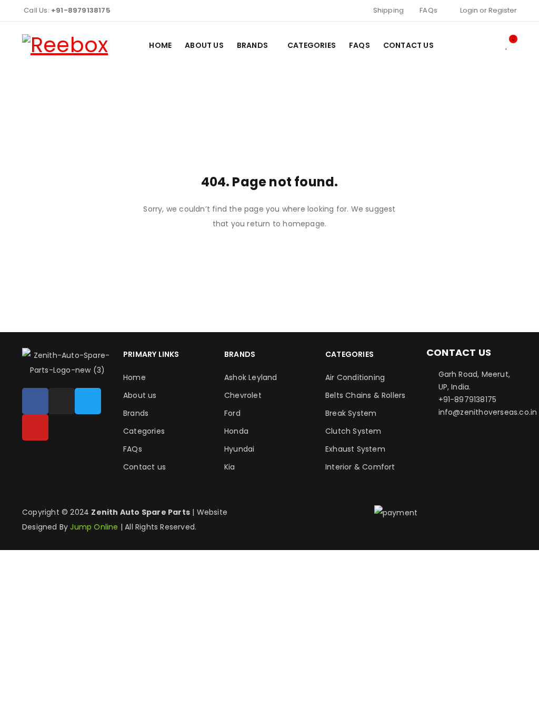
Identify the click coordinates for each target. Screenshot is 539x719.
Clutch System (353, 431)
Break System (350, 413)
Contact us (144, 467)
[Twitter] (88, 401)
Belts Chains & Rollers (365, 395)
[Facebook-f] (35, 401)
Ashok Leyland (250, 377)
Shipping (388, 10)
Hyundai (239, 449)
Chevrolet (243, 395)
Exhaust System (355, 449)
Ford (232, 413)
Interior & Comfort (360, 467)
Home (134, 377)
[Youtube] (35, 427)
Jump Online (95, 527)
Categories (144, 431)
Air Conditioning (355, 377)
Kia (229, 467)
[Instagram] (61, 401)
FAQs (428, 10)
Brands (135, 413)
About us (140, 395)
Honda (236, 431)
